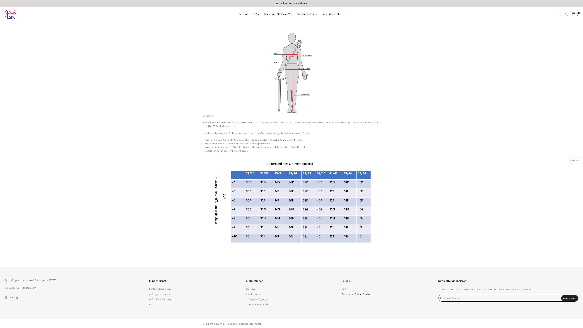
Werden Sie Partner (307, 14)
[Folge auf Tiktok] (17, 298)
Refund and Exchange (160, 299)
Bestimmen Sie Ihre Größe (278, 14)
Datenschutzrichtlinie (256, 304)
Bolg (344, 289)
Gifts (256, 14)
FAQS (152, 304)
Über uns (250, 289)
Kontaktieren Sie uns (333, 14)
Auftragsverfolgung (159, 294)
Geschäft (244, 14)
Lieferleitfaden (253, 294)
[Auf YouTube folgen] (11, 298)
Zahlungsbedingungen (257, 299)
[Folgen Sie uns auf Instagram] (6, 298)
